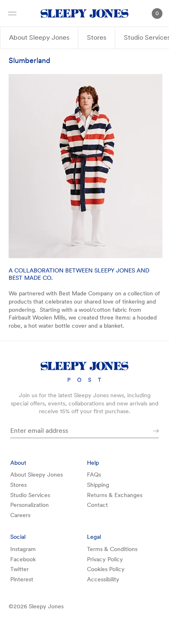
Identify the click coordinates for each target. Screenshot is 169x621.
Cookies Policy (106, 569)
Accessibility (103, 579)
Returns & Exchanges (114, 495)
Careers (20, 515)
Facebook (23, 559)
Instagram (23, 549)
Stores (96, 37)
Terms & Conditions (112, 549)
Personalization (29, 505)
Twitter (19, 569)
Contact (97, 505)
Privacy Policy (105, 559)
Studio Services (30, 495)
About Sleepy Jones (39, 37)
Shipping (98, 485)
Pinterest (21, 579)
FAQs (94, 474)
